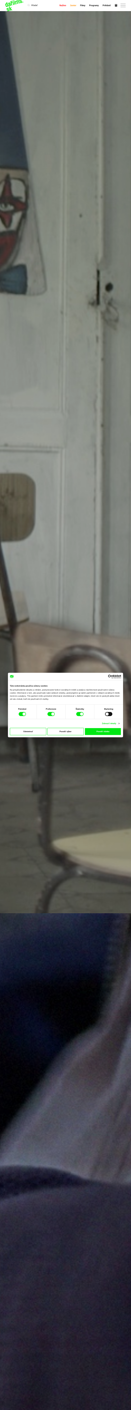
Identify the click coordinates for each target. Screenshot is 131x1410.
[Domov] (14, 5)
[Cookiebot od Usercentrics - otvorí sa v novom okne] (110, 676)
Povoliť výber (65, 731)
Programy (94, 5)
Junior (73, 5)
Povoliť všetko (102, 731)
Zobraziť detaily (109, 723)
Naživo (62, 5)
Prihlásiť (107, 5)
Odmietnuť (28, 731)
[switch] (51, 714)
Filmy (82, 5)
